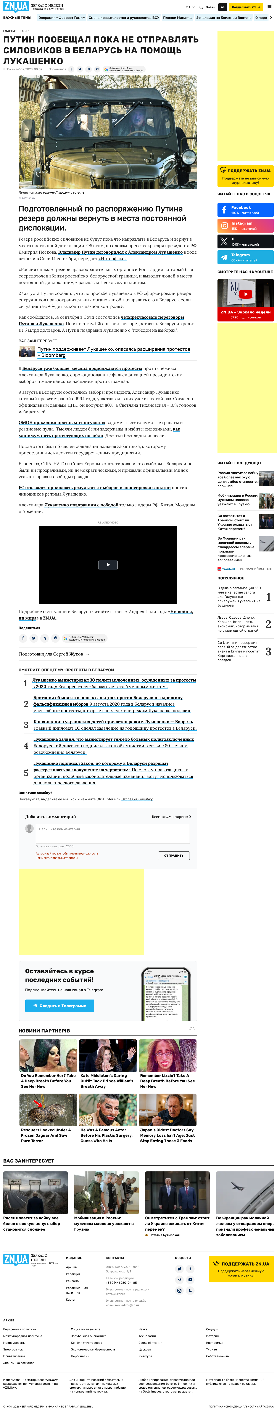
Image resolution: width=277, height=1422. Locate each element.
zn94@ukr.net (115, 1294)
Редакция (73, 1274)
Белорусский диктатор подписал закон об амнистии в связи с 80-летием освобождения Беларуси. (114, 745)
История (212, 1336)
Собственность (217, 1356)
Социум (212, 1329)
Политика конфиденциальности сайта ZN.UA (241, 1406)
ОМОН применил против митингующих (62, 422)
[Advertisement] (81, 912)
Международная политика (22, 1336)
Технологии (147, 1336)
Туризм (211, 1349)
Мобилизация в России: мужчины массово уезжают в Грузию (237, 499)
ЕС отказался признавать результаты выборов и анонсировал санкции (95, 487)
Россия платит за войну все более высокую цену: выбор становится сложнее (238, 479)
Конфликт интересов (86, 1343)
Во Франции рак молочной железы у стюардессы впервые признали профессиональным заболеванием (235, 549)
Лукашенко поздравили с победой (81, 504)
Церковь (144, 1349)
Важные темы (17, 18)
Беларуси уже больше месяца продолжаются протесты (82, 368)
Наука (143, 1329)
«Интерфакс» (112, 258)
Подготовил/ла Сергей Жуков (51, 654)
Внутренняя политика (19, 1329)
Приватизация (14, 1356)
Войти (210, 7)
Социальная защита (85, 1329)
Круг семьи (214, 1343)
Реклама (72, 1281)
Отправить (174, 856)
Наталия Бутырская (165, 1235)
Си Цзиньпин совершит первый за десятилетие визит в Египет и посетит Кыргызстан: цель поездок (238, 651)
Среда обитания (150, 1343)
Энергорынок (13, 1349)
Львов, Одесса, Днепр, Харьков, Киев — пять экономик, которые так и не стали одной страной (238, 624)
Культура (145, 1356)
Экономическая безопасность (93, 1349)
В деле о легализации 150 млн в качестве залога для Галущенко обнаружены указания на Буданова (239, 596)
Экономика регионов (18, 1363)
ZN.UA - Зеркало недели (246, 312)
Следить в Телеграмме (63, 1005)
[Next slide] (270, 17)
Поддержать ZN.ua (246, 7)
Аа (223, 7)
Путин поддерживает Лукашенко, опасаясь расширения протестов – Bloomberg (113, 352)
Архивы (71, 1267)
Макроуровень (14, 1343)
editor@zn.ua (130, 1305)
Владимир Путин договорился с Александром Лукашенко (120, 252)
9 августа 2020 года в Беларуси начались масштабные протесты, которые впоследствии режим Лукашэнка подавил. (112, 704)
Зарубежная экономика (88, 1336)
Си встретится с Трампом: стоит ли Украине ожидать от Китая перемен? (234, 522)
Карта (70, 1299)
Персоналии (80, 1356)
